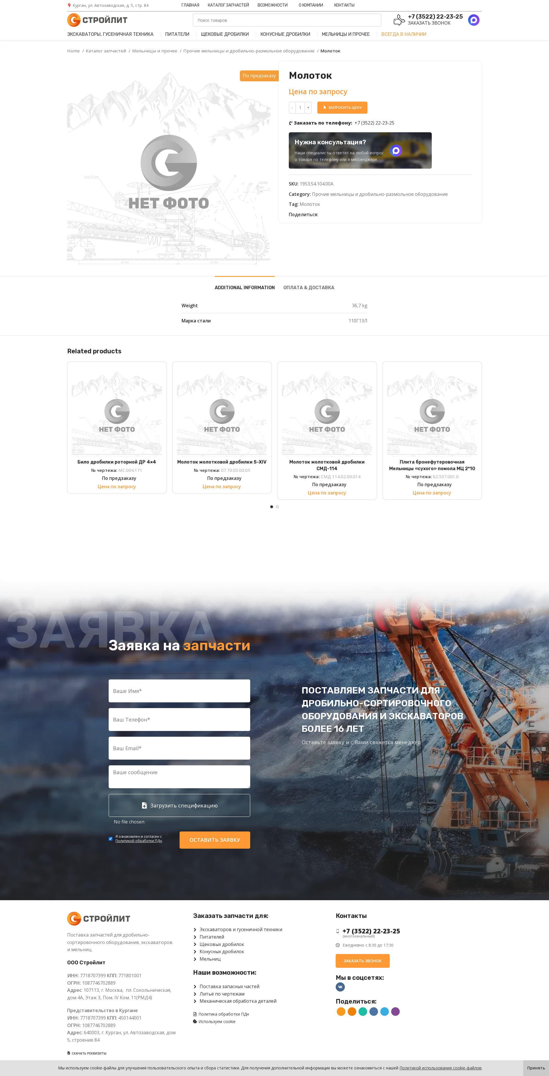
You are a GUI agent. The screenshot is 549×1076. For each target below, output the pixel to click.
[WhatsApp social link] (336, 214)
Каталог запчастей (106, 51)
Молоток (310, 204)
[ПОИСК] (374, 20)
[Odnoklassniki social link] (329, 214)
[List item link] (404, 931)
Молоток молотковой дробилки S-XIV (221, 462)
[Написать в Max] (396, 151)
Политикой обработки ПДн (139, 840)
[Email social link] (323, 214)
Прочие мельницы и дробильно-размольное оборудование (249, 51)
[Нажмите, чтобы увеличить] (78, 253)
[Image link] (98, 918)
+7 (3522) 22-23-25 (344, 123)
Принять (536, 1068)
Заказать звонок (429, 23)
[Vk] (340, 987)
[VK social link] (342, 214)
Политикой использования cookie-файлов (440, 1068)
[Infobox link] (107, 5)
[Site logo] (97, 19)
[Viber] (356, 214)
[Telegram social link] (349, 214)
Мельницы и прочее (155, 51)
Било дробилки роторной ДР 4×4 (116, 462)
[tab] (245, 284)
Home (74, 51)
